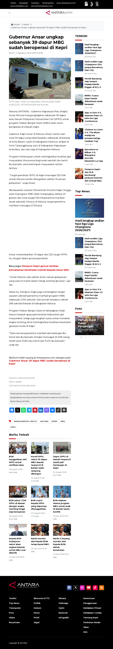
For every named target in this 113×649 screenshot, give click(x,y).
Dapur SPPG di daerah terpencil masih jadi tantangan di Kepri (62, 462)
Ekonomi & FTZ (42, 598)
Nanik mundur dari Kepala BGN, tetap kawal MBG (40, 541)
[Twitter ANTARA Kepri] (91, 3)
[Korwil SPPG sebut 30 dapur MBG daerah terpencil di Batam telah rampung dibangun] (40, 447)
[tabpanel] (89, 325)
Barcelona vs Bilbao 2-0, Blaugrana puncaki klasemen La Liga (94, 155)
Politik (37, 603)
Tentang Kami (48, 3)
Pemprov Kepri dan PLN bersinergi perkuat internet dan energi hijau (93, 175)
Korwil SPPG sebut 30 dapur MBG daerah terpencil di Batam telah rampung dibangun (39, 465)
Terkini (13, 3)
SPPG (13, 427)
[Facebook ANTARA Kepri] (86, 3)
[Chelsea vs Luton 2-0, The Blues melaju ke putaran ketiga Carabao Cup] (79, 133)
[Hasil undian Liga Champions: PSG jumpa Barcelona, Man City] (79, 65)
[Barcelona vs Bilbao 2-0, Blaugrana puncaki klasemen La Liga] (79, 153)
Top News (35, 3)
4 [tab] (93, 337)
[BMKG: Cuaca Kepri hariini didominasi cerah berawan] (79, 99)
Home (16, 24)
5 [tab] (97, 337)
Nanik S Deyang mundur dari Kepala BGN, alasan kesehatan (61, 544)
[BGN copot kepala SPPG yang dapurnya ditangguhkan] (40, 491)
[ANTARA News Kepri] (59, 13)
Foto (78, 308)
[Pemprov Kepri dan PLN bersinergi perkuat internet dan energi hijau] (79, 173)
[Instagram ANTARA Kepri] (97, 3)
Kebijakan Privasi (92, 608)
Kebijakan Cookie (92, 613)
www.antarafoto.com (19, 6)
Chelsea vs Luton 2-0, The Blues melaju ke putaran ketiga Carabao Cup (94, 135)
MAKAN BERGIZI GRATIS (25, 421)
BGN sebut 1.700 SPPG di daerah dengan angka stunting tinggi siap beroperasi (17, 506)
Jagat (37, 622)
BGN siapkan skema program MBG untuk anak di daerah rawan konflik (61, 506)
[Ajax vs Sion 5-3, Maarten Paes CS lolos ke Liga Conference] (79, 116)
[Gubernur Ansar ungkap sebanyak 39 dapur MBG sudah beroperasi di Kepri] (89, 208)
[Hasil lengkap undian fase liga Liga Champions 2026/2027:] (79, 48)
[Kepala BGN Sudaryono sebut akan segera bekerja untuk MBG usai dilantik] (18, 529)
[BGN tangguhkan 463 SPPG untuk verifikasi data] (18, 447)
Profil (36, 617)
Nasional (63, 613)
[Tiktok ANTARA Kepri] (92, 5)
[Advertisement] (40, 230)
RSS (85, 632)
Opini (61, 608)
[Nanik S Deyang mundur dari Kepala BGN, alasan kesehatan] (62, 529)
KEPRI (54, 421)
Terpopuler (23, 3)
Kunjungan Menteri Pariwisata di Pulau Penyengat (87, 320)
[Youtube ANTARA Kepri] (86, 5)
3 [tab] (89, 337)
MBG (63, 421)
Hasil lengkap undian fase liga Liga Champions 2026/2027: (89, 225)
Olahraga (63, 603)
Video (12, 617)
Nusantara (14, 622)
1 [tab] (81, 337)
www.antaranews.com (66, 3)
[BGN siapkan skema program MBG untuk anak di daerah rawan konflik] (62, 491)
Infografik (64, 617)
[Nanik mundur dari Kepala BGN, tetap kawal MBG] (40, 529)
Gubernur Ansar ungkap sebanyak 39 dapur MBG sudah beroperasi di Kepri (48, 27)
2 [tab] (85, 337)
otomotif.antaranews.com (42, 6)
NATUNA (44, 421)
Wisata (62, 598)
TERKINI (81, 36)
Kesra (26, 24)
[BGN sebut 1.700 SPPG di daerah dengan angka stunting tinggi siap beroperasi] (18, 491)
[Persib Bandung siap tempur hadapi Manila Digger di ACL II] (79, 82)
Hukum (37, 608)
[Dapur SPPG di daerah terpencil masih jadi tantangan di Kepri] (62, 447)
